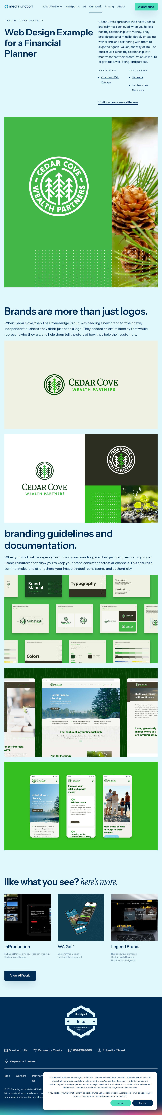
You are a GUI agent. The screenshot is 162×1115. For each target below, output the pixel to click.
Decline (142, 1103)
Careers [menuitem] (21, 1075)
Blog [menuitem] (7, 1075)
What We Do (50, 6)
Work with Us (146, 6)
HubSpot (71, 6)
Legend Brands (125, 946)
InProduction (17, 946)
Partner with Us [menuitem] (40, 1078)
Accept (121, 1103)
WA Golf (66, 946)
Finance (137, 77)
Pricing (109, 6)
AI (84, 6)
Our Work (95, 6)
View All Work (20, 975)
